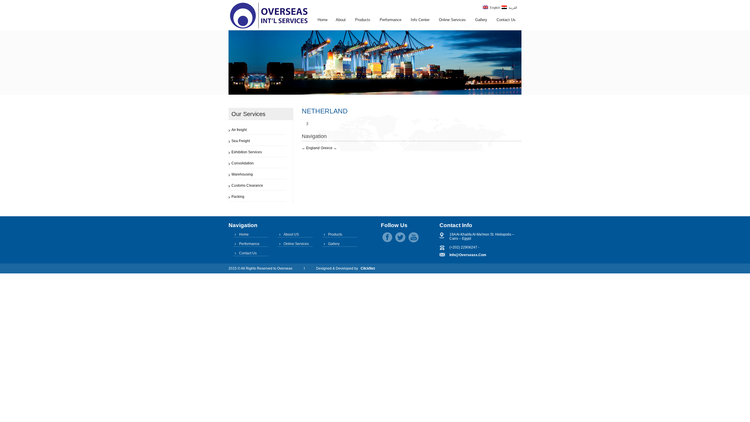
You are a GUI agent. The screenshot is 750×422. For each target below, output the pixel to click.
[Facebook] (387, 237)
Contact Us (506, 20)
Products (362, 20)
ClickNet (368, 268)
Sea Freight (240, 141)
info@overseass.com (467, 255)
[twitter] (400, 237)
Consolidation (242, 163)
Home (323, 20)
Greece (329, 148)
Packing (237, 197)
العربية (512, 7)
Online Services (452, 20)
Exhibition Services (246, 152)
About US (291, 234)
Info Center (420, 20)
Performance (390, 20)
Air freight (239, 130)
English (494, 7)
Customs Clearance (247, 185)
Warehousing (242, 174)
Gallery (481, 20)
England (311, 148)
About (341, 20)
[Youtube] (413, 237)
